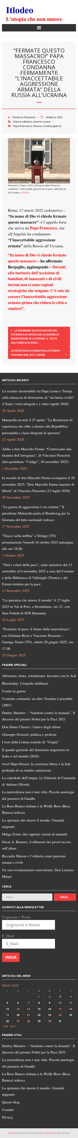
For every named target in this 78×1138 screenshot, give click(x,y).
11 (70, 1003)
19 (7, 1015)
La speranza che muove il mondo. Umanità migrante (33, 823)
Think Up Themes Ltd (31, 1132)
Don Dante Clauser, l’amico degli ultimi (31, 726)
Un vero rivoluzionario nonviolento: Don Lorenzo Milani (38, 873)
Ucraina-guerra (52, 126)
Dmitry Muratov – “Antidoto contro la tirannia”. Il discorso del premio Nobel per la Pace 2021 (38, 715)
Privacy (7, 1117)
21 (28, 1015)
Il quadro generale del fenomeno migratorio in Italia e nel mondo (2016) (35, 752)
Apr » (13, 1026)
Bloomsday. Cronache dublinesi (25, 683)
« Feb (5, 1026)
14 (28, 1009)
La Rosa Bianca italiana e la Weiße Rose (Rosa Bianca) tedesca (36, 809)
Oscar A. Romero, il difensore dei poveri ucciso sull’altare (36, 845)
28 (28, 1021)
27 (18, 1021)
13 (18, 1009)
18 (70, 1009)
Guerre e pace (42, 121)
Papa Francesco (22, 126)
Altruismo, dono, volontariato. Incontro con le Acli (39, 675)
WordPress (63, 1132)
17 (60, 1009)
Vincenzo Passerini (23, 117)
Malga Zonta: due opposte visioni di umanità (34, 834)
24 (60, 1015)
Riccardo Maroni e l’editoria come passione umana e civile (34, 859)
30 (49, 1021)
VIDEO (24, 192)
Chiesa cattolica (22, 121)
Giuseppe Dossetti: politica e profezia (29, 734)
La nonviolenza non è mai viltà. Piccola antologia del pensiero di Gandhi (38, 795)
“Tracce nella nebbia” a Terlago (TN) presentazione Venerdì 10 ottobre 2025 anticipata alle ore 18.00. (37, 542)
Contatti (8, 1109)
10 (60, 1003)
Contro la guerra (14, 691)
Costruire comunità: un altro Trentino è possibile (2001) (37, 701)
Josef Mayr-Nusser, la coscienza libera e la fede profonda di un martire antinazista (36, 767)
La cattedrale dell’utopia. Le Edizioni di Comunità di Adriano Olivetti (38, 780)
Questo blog (11, 1102)
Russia (37, 126)
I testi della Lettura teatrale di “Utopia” (30, 742)
